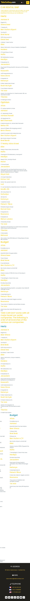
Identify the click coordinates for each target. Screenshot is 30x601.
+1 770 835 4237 (16, 592)
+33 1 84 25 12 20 (16, 587)
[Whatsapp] (24, 597)
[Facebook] (6, 597)
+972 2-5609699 (16, 589)
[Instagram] (12, 597)
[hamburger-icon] (27, 2)
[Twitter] (9, 597)
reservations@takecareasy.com (15, 578)
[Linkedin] (18, 597)
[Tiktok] (15, 597)
